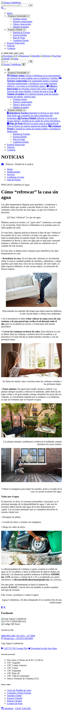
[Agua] (14, 58)
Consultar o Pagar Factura (19, 693)
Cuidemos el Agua (15, 177)
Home (10, 169)
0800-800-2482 (8, 636)
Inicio (9, 13)
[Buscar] (2, 8)
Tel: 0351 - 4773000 (25, 636)
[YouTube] (55, 56)
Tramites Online (14, 695)
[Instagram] (23, 56)
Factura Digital (20, 35)
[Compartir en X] (4, 607)
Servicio (11, 174)
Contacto (11, 48)
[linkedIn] (35, 56)
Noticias (11, 45)
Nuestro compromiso (22, 21)
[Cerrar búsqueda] (31, 5)
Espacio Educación (16, 43)
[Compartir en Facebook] (2, 607)
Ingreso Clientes (14, 701)
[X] (15, 56)
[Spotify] (5, 58)
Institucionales (13, 172)
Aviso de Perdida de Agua (19, 690)
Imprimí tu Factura (21, 32)
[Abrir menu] (5, 8)
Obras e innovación (22, 24)
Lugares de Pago (15, 703)
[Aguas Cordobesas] (11, 2)
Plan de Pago (19, 37)
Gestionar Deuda (21, 40)
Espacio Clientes (15, 110)
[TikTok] (45, 56)
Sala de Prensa (14, 179)
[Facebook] (7, 56)
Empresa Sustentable (17, 73)
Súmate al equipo (21, 26)
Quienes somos (20, 19)
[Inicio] (8, 70)
